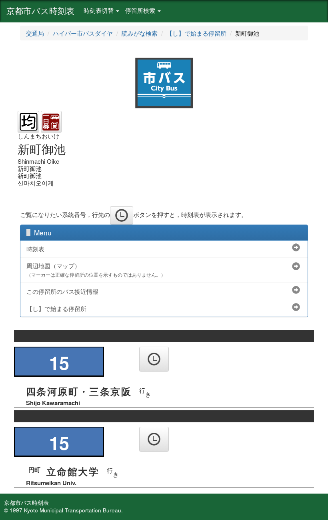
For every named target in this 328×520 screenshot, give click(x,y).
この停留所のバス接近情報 (62, 291)
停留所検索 (141, 10)
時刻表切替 (99, 10)
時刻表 (35, 249)
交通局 (35, 33)
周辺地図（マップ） (96, 269)
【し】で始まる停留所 (196, 33)
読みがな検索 (140, 33)
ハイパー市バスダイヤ (83, 33)
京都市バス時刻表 (40, 10)
